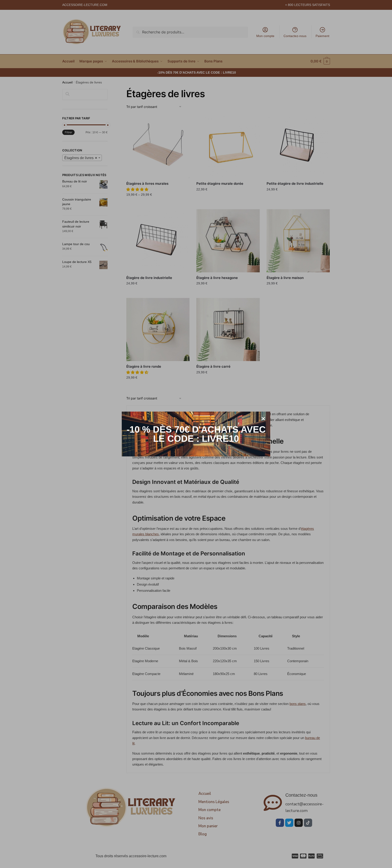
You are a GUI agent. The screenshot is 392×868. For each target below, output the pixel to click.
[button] (263, 418)
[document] (196, 434)
